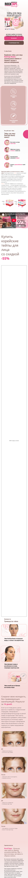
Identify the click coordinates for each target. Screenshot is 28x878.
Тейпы (2, 183)
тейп (15, 173)
